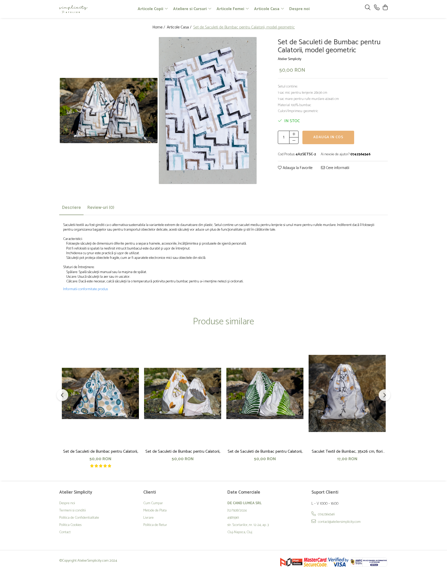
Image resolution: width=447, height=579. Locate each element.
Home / (159, 28)
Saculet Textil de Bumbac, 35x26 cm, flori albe (347, 451)
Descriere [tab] (71, 207)
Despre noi (299, 8)
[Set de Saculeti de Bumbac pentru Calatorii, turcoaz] (100, 393)
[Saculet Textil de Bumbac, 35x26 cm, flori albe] (347, 393)
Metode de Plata (155, 510)
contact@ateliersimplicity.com (339, 522)
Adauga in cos (328, 137)
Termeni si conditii (72, 510)
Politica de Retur (155, 525)
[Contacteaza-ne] (376, 8)
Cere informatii (337, 168)
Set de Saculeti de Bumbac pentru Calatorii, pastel (182, 451)
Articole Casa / (179, 28)
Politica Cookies (70, 525)
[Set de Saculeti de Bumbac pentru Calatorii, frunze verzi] (264, 393)
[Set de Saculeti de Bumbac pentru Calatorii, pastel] (182, 393)
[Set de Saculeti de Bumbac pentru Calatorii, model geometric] (109, 110)
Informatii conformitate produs (85, 289)
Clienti (149, 492)
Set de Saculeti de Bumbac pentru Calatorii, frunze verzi (265, 451)
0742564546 (326, 514)
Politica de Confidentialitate (79, 518)
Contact (65, 532)
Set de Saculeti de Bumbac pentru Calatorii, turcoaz (100, 451)
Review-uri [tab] (100, 207)
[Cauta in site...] (367, 8)
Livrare (148, 518)
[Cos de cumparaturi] (385, 8)
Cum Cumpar (153, 503)
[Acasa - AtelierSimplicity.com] (89, 9)
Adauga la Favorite (297, 168)
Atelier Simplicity (289, 59)
